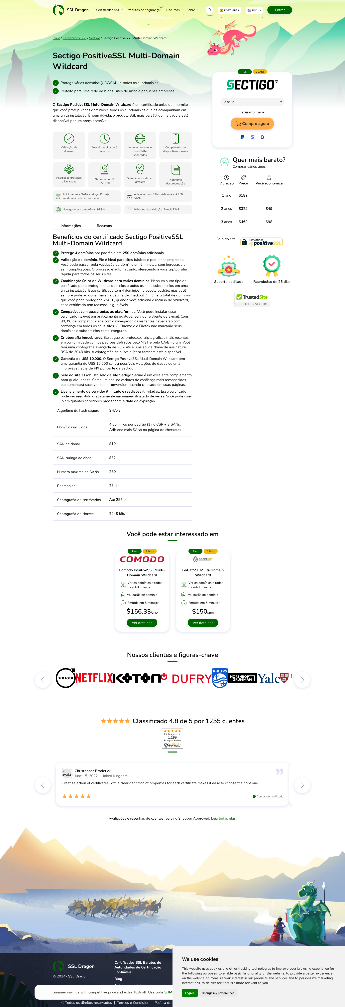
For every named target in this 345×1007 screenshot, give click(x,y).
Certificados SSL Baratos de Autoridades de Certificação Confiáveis (137, 967)
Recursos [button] (173, 10)
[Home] (71, 10)
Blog (118, 978)
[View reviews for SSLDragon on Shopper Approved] (172, 739)
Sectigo (94, 38)
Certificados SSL (108, 10)
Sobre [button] (190, 10)
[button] (209, 10)
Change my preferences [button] (218, 993)
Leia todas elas (223, 818)
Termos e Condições (133, 1002)
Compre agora (255, 123)
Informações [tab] (71, 225)
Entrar (280, 10)
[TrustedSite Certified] (252, 299)
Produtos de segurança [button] (143, 10)
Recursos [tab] (104, 225)
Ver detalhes (142, 622)
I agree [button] (189, 993)
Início (56, 38)
